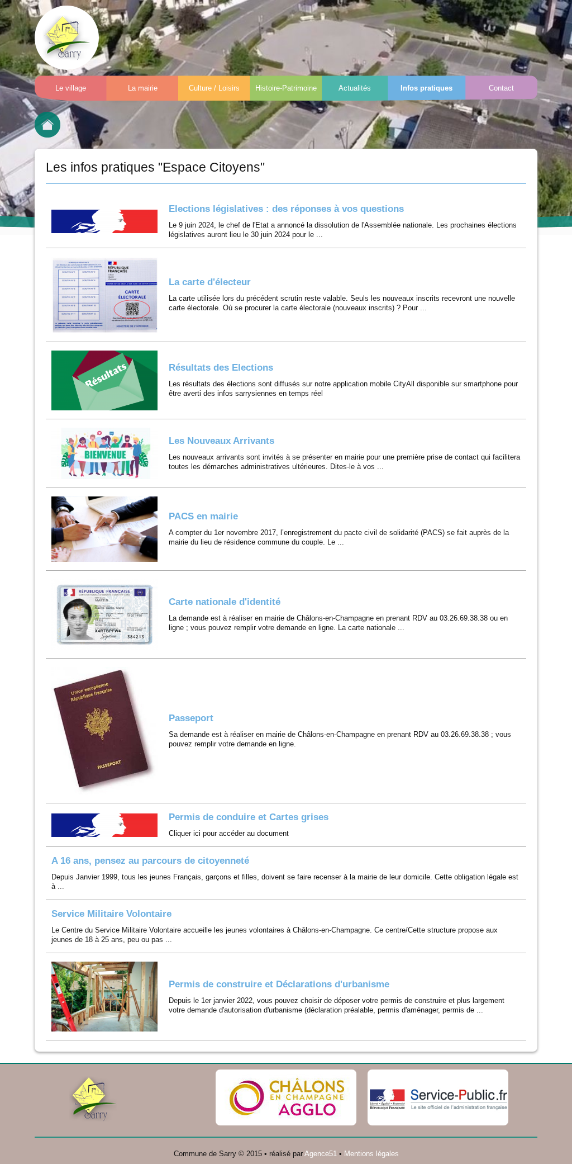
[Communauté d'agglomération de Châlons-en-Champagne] (286, 1097)
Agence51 (320, 1153)
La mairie (143, 88)
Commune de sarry (67, 38)
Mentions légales (371, 1153)
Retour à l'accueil (47, 125)
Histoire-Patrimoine (286, 88)
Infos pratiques (426, 88)
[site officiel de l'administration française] (438, 1097)
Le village (70, 88)
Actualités (355, 88)
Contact (501, 88)
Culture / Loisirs (214, 88)
